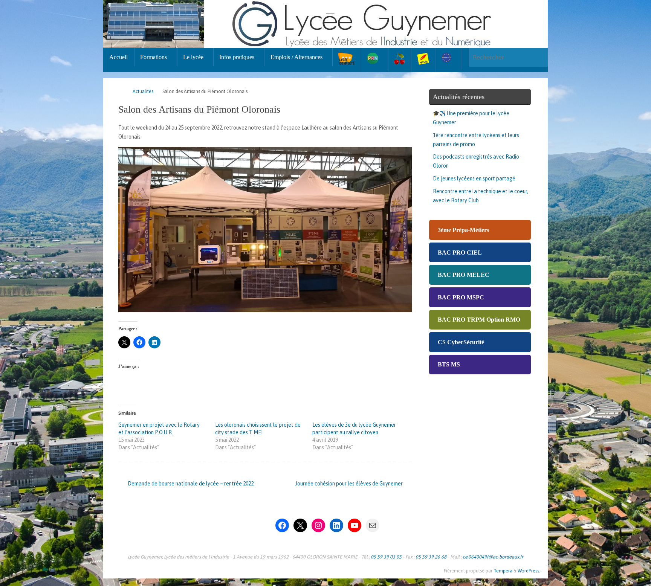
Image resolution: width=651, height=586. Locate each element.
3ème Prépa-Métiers (463, 230)
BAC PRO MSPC (461, 297)
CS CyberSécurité (461, 342)
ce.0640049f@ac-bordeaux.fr (493, 557)
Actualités (143, 91)
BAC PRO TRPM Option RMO (479, 319)
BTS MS (449, 364)
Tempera (503, 571)
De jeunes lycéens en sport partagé (474, 178)
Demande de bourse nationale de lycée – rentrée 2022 (190, 484)
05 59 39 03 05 (386, 557)
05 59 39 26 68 (431, 557)
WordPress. (529, 571)
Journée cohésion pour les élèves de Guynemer (349, 484)
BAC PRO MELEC (463, 275)
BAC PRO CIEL (460, 252)
